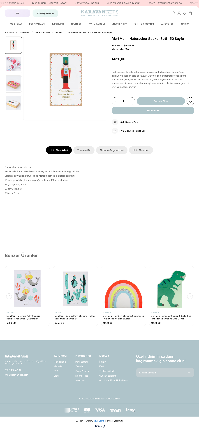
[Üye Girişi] (179, 13)
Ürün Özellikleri (59, 150)
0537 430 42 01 (13, 370)
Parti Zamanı (81, 361)
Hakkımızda (60, 361)
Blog (56, 375)
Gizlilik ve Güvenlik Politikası (113, 380)
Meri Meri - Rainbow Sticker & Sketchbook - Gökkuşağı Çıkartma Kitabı (123, 317)
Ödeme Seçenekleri (112, 150)
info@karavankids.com (16, 374)
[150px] (16, 356)
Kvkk (101, 366)
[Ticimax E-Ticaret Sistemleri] (99, 426)
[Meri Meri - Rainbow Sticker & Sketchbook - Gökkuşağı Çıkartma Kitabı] (123, 288)
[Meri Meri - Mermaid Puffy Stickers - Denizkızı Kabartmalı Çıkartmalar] (27, 288)
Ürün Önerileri (141, 150)
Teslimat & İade (107, 371)
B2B (56, 371)
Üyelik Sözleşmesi (108, 375)
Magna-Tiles (81, 375)
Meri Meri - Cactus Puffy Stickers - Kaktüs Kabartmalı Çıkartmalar (75, 317)
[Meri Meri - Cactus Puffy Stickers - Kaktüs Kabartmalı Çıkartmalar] (75, 288)
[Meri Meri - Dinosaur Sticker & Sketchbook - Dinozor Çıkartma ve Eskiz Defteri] (171, 288)
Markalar (58, 366)
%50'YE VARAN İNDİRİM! (82, 3)
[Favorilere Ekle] (190, 101)
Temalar (79, 366)
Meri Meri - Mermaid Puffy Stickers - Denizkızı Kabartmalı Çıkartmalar (24, 317)
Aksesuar (80, 380)
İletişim (102, 361)
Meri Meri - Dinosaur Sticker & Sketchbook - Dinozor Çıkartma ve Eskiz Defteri (171, 317)
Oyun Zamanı (82, 371)
